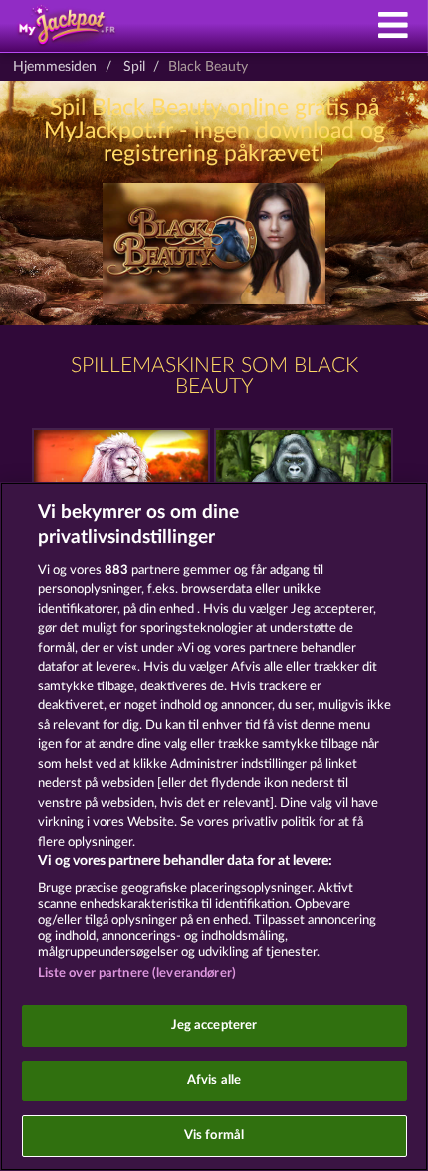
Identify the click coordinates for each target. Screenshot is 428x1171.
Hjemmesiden (55, 67)
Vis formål (214, 1135)
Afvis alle (214, 1080)
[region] (214, 826)
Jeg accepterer (214, 1025)
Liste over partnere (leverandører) (137, 973)
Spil (134, 67)
